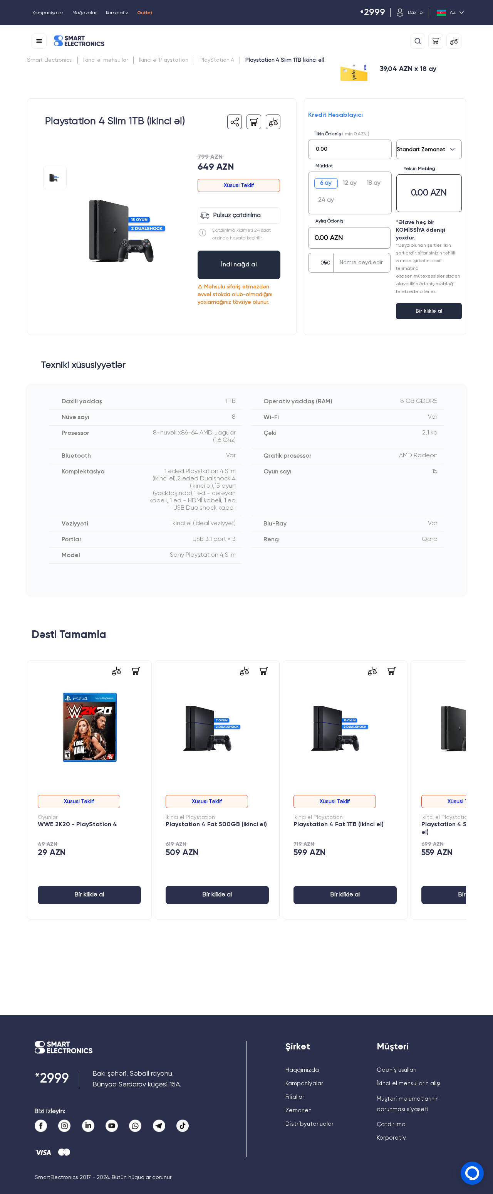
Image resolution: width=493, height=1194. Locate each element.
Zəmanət (298, 1110)
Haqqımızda (302, 1070)
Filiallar (294, 1097)
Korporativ (117, 13)
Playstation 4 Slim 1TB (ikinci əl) (284, 60)
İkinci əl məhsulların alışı (408, 1083)
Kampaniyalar (47, 13)
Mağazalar (84, 13)
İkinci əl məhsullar (105, 60)
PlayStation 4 (217, 60)
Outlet (145, 13)
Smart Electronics (49, 60)
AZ (453, 12)
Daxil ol (416, 12)
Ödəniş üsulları (396, 1070)
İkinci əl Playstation (163, 60)
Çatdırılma (391, 1124)
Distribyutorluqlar (309, 1124)
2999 (372, 13)
